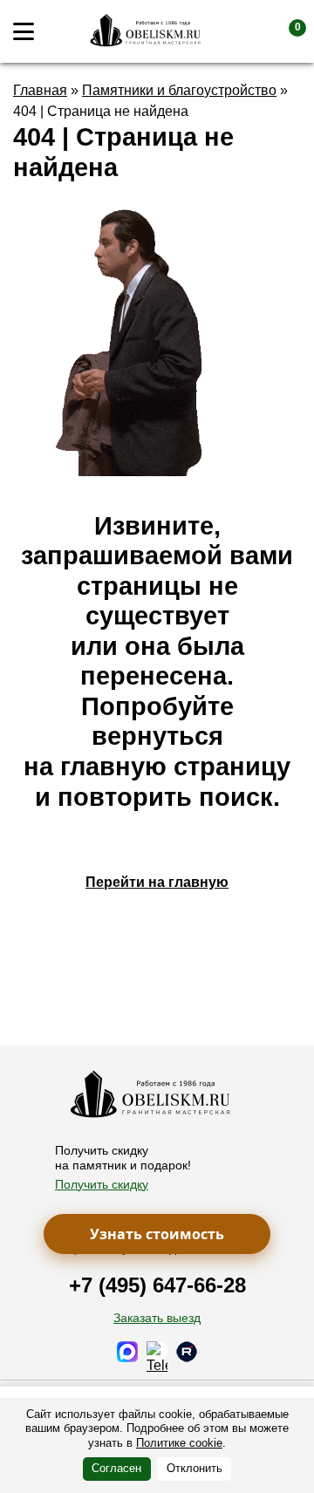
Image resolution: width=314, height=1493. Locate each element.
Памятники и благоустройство (179, 90)
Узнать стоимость (157, 1234)
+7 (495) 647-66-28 (157, 1285)
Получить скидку (101, 1184)
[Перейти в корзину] (283, 31)
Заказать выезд (157, 1318)
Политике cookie (179, 1442)
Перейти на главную (157, 882)
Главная (40, 90)
